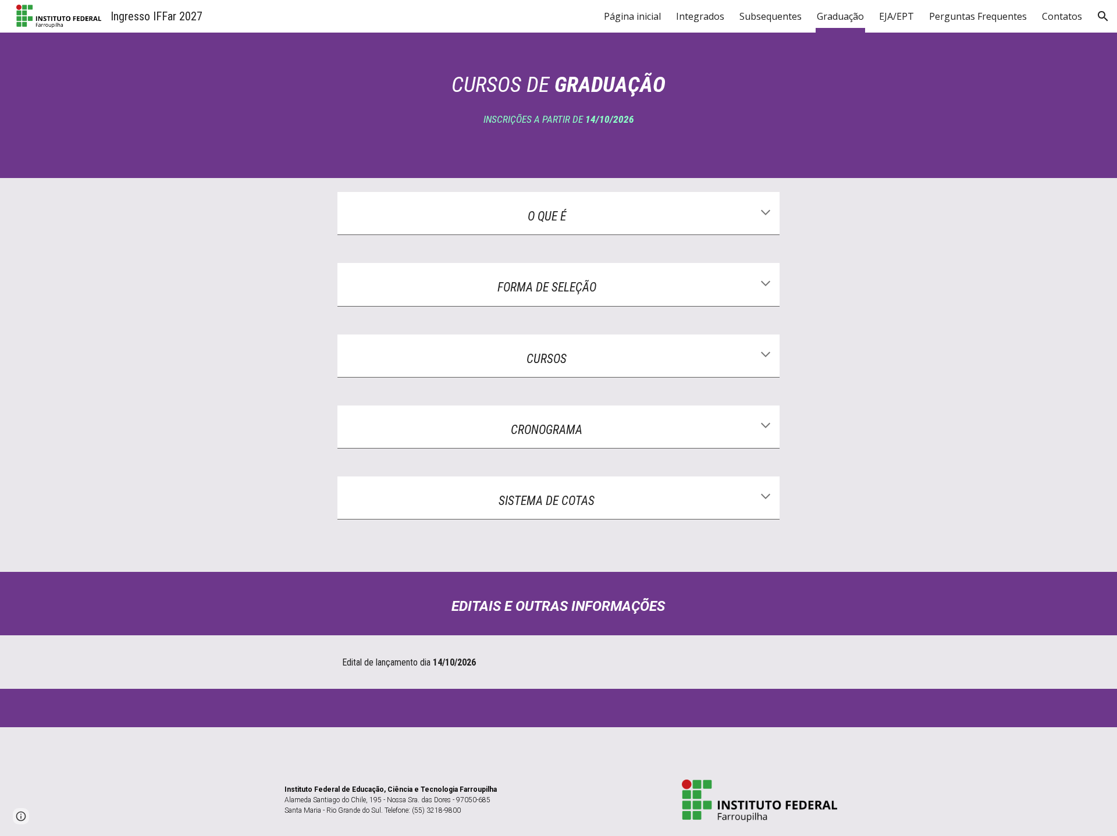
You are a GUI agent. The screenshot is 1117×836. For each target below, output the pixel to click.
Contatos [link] (1062, 16)
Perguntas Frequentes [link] (978, 16)
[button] (1103, 16)
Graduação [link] (840, 16)
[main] (558, 105)
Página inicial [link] (632, 16)
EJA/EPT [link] (896, 16)
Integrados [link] (700, 16)
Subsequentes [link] (770, 16)
